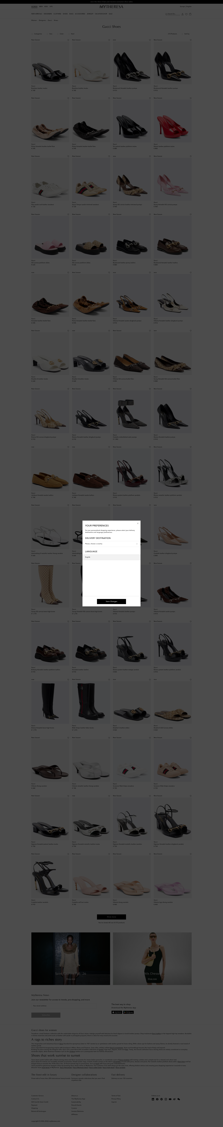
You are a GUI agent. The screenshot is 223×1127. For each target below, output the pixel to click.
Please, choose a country (93, 544)
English (87, 557)
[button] (138, 523)
